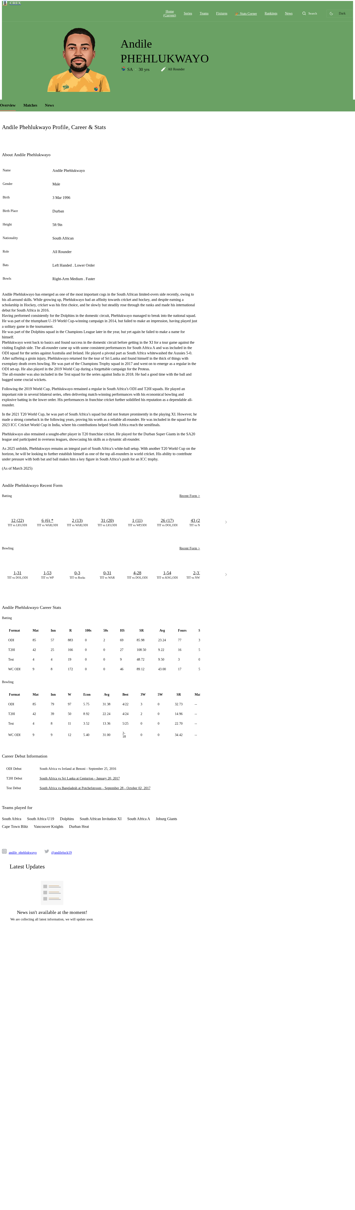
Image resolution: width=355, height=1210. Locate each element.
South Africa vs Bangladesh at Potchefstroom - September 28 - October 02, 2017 (95, 788)
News (49, 105)
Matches (30, 105)
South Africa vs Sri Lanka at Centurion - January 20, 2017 (80, 778)
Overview (8, 105)
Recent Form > (189, 496)
